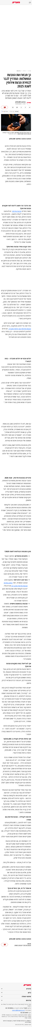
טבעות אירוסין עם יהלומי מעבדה (20, 329)
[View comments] (4, 107)
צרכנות (18, 71)
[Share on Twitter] (21, 107)
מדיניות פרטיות (19, 1024)
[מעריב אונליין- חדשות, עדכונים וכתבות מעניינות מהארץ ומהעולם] (16, 2)
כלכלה (24, 71)
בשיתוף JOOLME (20, 102)
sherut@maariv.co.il (18, 1010)
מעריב (29, 71)
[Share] (29, 107)
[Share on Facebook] (25, 107)
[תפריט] (30, 2)
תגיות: (29, 944)
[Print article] (12, 107)
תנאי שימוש (28, 1024)
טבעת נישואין (18, 945)
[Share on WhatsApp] (17, 107)
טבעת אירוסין (16, 211)
